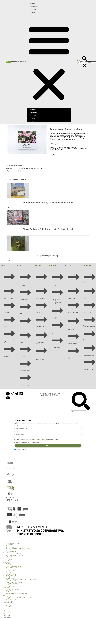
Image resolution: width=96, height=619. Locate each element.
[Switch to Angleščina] (77, 61)
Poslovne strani (86, 265)
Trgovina (32, 15)
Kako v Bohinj (10, 573)
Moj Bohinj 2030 (10, 605)
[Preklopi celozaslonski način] (6, 611)
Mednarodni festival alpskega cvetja (16, 593)
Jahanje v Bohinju (11, 547)
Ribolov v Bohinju (11, 546)
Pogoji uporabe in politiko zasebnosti (37, 439)
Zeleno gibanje (7, 596)
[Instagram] (12, 394)
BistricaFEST (9, 590)
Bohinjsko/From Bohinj (9, 575)
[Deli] (10, 611)
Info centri (9, 571)
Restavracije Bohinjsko (12, 578)
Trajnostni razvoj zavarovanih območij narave (19, 597)
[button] (49, 62)
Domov (3, 265)
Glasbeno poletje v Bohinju (13, 592)
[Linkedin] (21, 394)
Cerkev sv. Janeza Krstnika (13, 558)
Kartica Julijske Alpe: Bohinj (14, 566)
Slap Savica (9, 556)
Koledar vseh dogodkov (12, 589)
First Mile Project (11, 600)
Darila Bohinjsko (10, 585)
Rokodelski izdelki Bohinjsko (14, 581)
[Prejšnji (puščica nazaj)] (2, 613)
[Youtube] (8, 398)
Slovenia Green (10, 598)
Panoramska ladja (11, 559)
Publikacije (9, 606)
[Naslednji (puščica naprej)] (6, 613)
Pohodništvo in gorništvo (13, 543)
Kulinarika (52, 265)
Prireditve (32, 12)
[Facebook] (8, 394)
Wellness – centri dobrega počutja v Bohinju (18, 548)
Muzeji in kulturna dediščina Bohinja (16, 554)
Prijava (48, 446)
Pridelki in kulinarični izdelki (14, 582)
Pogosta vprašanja (11, 574)
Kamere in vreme (11, 569)
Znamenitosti (33, 6)
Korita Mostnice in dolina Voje (14, 555)
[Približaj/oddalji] (2, 611)
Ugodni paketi (10, 570)
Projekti (8, 604)
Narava (8, 560)
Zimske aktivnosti (11, 551)
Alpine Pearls (10, 601)
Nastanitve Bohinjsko (12, 583)
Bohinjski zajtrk (10, 577)
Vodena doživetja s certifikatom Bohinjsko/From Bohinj (21, 550)
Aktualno (8, 563)
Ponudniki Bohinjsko (12, 586)
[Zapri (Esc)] (14, 611)
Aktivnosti (32, 3)
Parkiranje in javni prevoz (13, 567)
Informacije (33, 9)
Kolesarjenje (9, 544)
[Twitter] (17, 394)
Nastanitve (9, 565)
